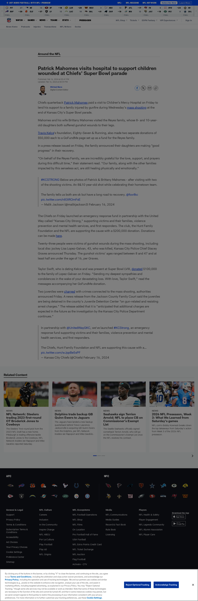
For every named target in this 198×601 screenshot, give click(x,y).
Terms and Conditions (20, 576)
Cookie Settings (94, 598)
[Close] (193, 584)
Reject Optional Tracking (137, 584)
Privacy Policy (12, 579)
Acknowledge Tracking (166, 584)
